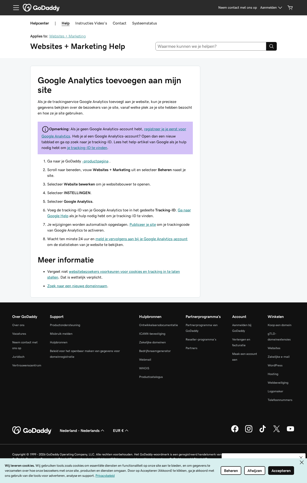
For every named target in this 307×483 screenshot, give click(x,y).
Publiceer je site (143, 224)
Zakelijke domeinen (152, 342)
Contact (119, 23)
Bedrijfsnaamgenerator (155, 350)
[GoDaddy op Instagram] (248, 432)
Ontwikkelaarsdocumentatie (158, 325)
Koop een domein (279, 325)
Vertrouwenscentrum (26, 365)
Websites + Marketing (67, 36)
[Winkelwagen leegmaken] (290, 7)
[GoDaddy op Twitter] (276, 432)
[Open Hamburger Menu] (14, 8)
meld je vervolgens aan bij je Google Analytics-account (141, 239)
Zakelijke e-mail (278, 356)
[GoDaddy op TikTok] (262, 432)
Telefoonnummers (280, 399)
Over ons (18, 325)
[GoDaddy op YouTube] (290, 432)
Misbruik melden (61, 333)
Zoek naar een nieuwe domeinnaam (77, 286)
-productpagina (95, 161)
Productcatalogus (151, 376)
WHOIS (144, 368)
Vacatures (19, 333)
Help (66, 23)
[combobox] (211, 46)
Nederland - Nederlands (80, 430)
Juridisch (18, 356)
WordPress (275, 365)
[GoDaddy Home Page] (32, 430)
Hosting (273, 374)
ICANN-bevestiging (152, 333)
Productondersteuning (65, 325)
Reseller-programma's (201, 339)
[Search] (271, 46)
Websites (274, 348)
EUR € (118, 430)
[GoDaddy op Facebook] (234, 432)
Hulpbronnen (58, 342)
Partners (191, 348)
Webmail (145, 359)
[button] (301, 457)
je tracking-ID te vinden (87, 147)
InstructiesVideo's (91, 23)
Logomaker (275, 391)
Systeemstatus (144, 23)
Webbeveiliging (278, 382)
